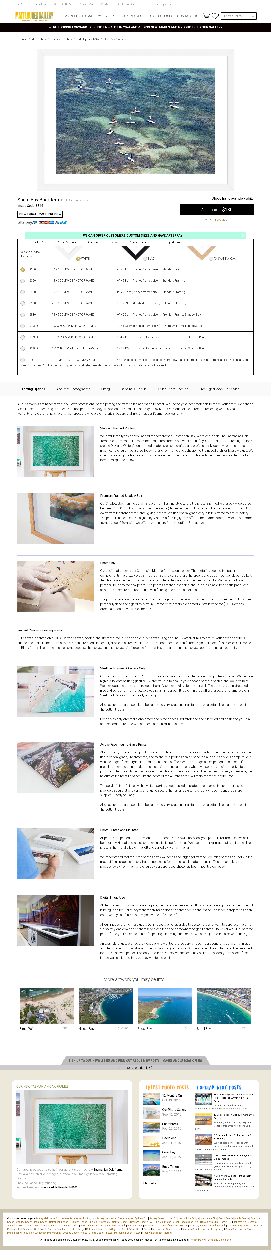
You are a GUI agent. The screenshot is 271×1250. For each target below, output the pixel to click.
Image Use (39, 4)
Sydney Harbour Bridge (186, 1218)
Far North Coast (152, 1225)
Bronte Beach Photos (100, 1232)
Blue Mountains (162, 1222)
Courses (165, 16)
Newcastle (105, 1222)
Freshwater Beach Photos (156, 1232)
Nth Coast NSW (144, 1222)
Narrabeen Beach (58, 1222)
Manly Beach (241, 1218)
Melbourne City (209, 1218)
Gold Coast (40, 1229)
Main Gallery (39, 39)
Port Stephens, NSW (87, 39)
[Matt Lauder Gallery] (34, 16)
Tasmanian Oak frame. (108, 1169)
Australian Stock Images (119, 1218)
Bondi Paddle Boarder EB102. (59, 1187)
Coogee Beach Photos (75, 1232)
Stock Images (129, 16)
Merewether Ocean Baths (166, 1229)
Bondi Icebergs (76, 1229)
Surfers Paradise (57, 1229)
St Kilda (93, 1222)
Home (24, 39)
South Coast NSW (28, 1225)
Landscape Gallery (61, 39)
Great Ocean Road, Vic (185, 1222)
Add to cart (217, 209)
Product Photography (157, 4)
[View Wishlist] (215, 15)
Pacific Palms (170, 1225)
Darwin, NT (226, 1222)
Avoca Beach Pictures (92, 1225)
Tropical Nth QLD (209, 1222)
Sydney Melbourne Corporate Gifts (54, 1218)
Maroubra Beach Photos (127, 1232)
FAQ (54, 4)
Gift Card (68, 4)
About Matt (87, 4)
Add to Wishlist (218, 220)
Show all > (149, 1183)
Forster (184, 1225)
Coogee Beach (24, 1222)
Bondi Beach (226, 1218)
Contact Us (187, 16)
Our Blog (20, 4)
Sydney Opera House (160, 1218)
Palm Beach (40, 1222)
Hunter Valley (71, 1225)
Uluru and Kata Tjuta (51, 1225)
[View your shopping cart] (206, 16)
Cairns (147, 1229)
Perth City (110, 1229)
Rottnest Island (94, 1229)
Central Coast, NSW (123, 1222)
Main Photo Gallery (82, 16)
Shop (109, 16)
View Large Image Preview (40, 214)
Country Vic (239, 1222)
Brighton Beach (78, 1222)
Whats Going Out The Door (118, 4)
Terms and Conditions (219, 1240)
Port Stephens (135, 1225)
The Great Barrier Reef (129, 1229)
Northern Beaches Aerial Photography (203, 1229)
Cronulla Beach (217, 1225)
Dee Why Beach (198, 1225)
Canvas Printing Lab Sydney (89, 1218)
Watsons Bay (234, 1225)
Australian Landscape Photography (42, 1232)
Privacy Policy (197, 1240)
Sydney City (141, 1218)
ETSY (150, 16)
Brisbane (27, 1229)
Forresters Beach (116, 1225)
